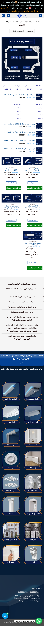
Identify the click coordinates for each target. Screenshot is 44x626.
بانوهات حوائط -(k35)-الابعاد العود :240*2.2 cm (33, 244)
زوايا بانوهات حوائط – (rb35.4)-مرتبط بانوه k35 (11, 207)
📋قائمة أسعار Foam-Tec (10, 622)
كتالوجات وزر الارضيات (35, 622)
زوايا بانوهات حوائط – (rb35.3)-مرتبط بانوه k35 (32, 207)
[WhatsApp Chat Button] (39, 621)
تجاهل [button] (8, 11)
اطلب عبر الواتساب (34, 188)
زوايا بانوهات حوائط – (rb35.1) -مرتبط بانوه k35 (32, 169)
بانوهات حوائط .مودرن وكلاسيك (23, 21)
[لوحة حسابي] (8, 15)
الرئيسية (39, 21)
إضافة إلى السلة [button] (32, 183)
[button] (40, 15)
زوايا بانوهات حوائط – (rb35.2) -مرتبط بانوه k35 (11, 169)
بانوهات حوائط (10, 621)
